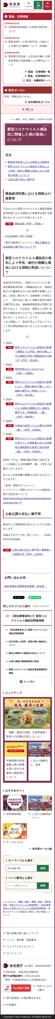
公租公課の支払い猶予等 (21, 179)
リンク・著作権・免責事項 (21, 940)
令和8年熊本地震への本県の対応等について (28, 29)
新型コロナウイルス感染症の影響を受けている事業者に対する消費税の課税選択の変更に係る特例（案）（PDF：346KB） (33, 445)
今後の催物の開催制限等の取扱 (24, 661)
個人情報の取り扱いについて (22, 933)
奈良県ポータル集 (42, 848)
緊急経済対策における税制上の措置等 (28, 162)
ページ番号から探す (20, 877)
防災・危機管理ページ (38, 80)
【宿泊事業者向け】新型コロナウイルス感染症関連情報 (29, 618)
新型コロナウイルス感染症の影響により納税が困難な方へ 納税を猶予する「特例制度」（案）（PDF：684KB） (33, 410)
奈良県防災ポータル (39, 102)
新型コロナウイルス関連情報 (24, 905)
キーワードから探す (20, 860)
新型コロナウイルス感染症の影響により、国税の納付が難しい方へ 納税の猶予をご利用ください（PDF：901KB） (33, 388)
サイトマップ (14, 953)
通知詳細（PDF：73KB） (29, 223)
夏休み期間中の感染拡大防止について (27, 653)
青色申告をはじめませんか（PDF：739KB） (29, 371)
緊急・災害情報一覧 (39, 71)
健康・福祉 (23, 901)
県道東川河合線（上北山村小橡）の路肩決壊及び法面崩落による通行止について (29, 60)
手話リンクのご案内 (44, 988)
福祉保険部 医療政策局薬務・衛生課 (25, 586)
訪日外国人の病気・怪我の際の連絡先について (28, 643)
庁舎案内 (11, 1004)
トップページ (9, 901)
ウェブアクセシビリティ (20, 946)
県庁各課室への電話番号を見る (24, 998)
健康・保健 (36, 901)
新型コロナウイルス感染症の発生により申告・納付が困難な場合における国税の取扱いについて (28, 171)
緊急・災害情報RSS (39, 76)
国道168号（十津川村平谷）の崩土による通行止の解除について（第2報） (28, 43)
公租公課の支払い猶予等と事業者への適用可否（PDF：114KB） (31, 552)
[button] (28, 5)
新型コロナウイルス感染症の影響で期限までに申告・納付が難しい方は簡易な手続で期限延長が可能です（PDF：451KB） (33, 354)
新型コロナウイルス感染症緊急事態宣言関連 (28, 671)
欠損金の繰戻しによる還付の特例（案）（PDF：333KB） (33, 427)
